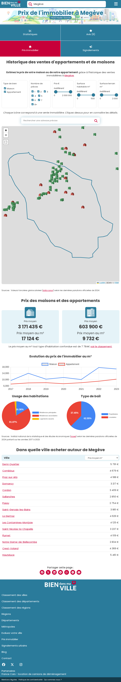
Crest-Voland (10, 548)
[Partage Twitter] (48, 572)
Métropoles (8, 626)
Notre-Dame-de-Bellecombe (19, 542)
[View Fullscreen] (5, 142)
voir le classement (101, 346)
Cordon (6, 490)
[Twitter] (12, 664)
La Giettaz (8, 516)
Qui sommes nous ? (53, 679)
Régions (6, 614)
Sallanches (8, 496)
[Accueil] (11, 4)
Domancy (8, 483)
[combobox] (66, 4)
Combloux (8, 470)
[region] (60, 205)
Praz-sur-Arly (9, 477)
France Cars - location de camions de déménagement (34, 674)
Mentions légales (9, 679)
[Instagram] (21, 664)
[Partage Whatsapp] (66, 572)
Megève (69, 75)
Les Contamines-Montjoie (17, 522)
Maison (10, 88)
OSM (116, 282)
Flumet (6, 535)
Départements (10, 620)
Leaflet (102, 282)
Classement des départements (20, 601)
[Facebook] (4, 664)
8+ (35, 104)
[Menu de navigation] (116, 4)
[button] (57, 175)
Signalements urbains (14, 645)
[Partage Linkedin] (54, 572)
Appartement (13, 92)
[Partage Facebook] (42, 572)
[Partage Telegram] (60, 572)
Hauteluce (8, 555)
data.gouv (48, 290)
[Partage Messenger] (72, 572)
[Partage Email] (79, 572)
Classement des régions (16, 607)
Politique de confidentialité (30, 679)
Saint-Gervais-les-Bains (16, 509)
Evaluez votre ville (12, 633)
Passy (5, 503)
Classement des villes (14, 595)
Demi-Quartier (10, 464)
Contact (7, 658)
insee (73, 436)
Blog (4, 652)
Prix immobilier (10, 639)
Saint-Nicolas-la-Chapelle (17, 529)
